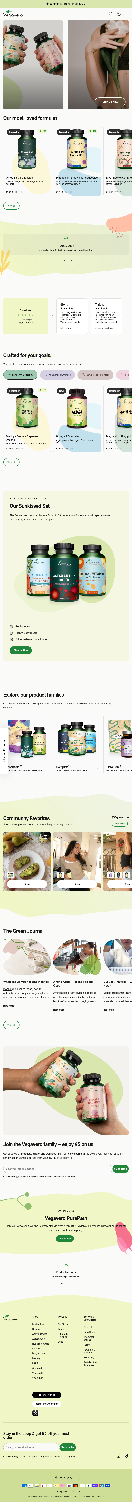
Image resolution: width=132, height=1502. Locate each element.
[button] (53, 316)
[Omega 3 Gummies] (77, 408)
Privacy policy (32, 1496)
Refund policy (44, 1496)
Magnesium (38, 1353)
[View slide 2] (64, 260)
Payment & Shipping (71, 1496)
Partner (87, 1344)
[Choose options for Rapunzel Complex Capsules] (126, 875)
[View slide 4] (72, 260)
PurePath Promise (63, 1335)
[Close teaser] (9, 727)
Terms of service (56, 1496)
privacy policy (38, 1176)
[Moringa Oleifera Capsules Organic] (27, 408)
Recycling (89, 1357)
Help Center (90, 1332)
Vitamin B (37, 1373)
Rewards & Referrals (89, 1351)
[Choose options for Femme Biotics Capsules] (110, 875)
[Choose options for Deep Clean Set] (10, 875)
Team (61, 1329)
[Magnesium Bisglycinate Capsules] (77, 150)
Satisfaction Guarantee (90, 1364)
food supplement (29, 997)
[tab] (20, 375)
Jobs (60, 1341)
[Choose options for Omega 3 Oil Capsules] (118, 875)
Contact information (87, 1496)
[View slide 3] (68, 260)
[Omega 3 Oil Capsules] (27, 150)
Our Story (63, 1324)
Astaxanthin (38, 1338)
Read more (8, 1006)
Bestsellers (38, 1324)
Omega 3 (37, 1368)
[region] (89, 316)
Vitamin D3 (38, 1377)
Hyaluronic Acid (40, 1343)
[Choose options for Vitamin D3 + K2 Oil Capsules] (60, 875)
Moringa (36, 1358)
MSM (35, 1363)
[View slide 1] (60, 260)
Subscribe (120, 1168)
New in (36, 1329)
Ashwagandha (39, 1333)
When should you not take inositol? (26, 982)
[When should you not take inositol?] (27, 957)
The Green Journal (89, 1338)
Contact (88, 1327)
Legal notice (100, 1496)
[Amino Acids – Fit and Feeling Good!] (77, 957)
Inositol (7, 989)
